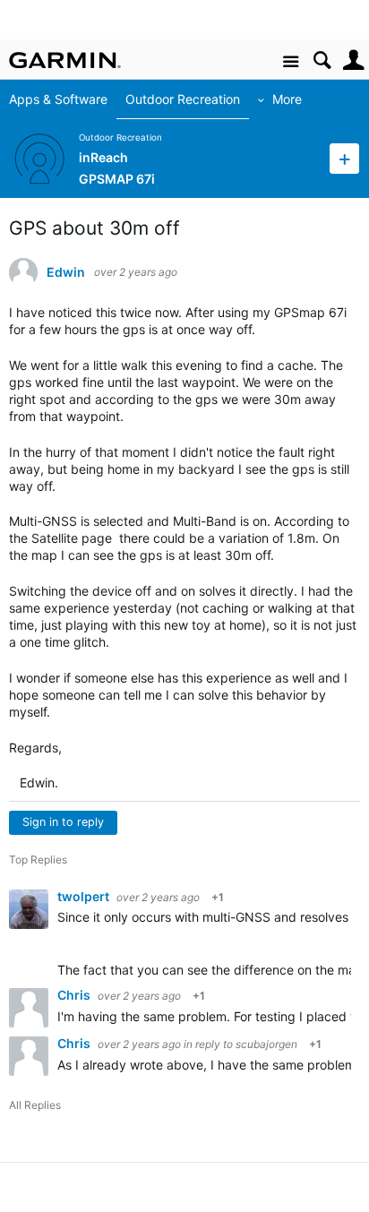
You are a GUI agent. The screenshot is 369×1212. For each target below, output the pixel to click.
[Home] (65, 60)
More (287, 99)
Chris (75, 994)
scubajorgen (266, 1044)
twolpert (84, 896)
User (353, 60)
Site (290, 62)
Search (322, 60)
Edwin (66, 272)
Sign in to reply (63, 822)
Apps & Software (58, 99)
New (344, 158)
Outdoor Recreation (182, 99)
